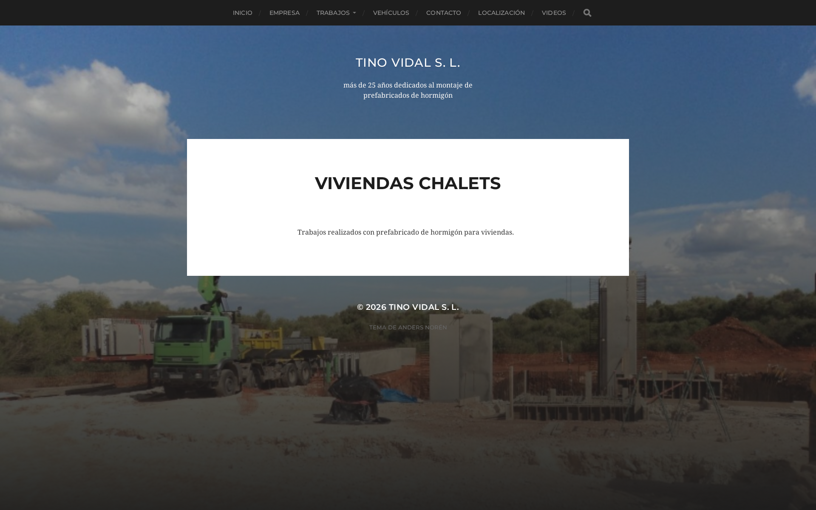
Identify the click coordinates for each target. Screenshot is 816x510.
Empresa (284, 13)
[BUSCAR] (587, 13)
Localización (501, 13)
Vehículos (391, 13)
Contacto (443, 13)
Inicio (242, 13)
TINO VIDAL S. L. (408, 62)
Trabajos (333, 13)
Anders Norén (422, 327)
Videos (554, 13)
